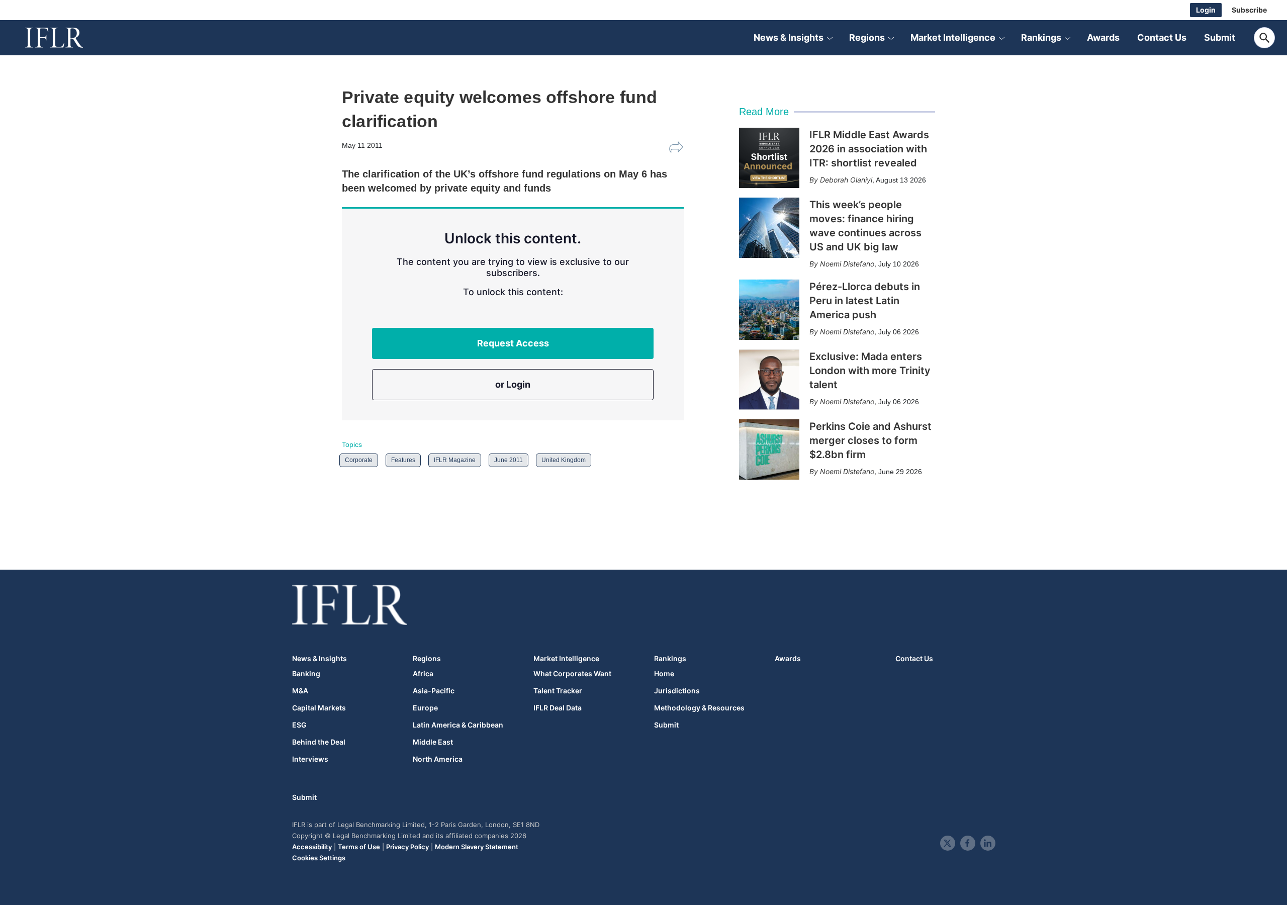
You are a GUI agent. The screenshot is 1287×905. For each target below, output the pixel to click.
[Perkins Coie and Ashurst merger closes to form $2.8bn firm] (769, 449)
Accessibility (312, 847)
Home (664, 673)
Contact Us (1161, 37)
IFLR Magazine (455, 460)
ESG (299, 725)
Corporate (359, 460)
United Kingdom (563, 460)
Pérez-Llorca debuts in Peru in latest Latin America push (864, 301)
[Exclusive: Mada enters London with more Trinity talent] (769, 379)
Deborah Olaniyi (846, 179)
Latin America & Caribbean (458, 725)
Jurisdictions (677, 690)
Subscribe (1249, 10)
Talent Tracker (557, 690)
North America (438, 759)
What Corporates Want (572, 673)
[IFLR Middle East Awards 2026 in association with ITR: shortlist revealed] (769, 158)
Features (403, 460)
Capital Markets (319, 707)
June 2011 (508, 460)
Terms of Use (359, 847)
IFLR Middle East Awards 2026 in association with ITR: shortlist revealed (869, 149)
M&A (300, 690)
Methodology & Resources (699, 707)
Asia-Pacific (433, 690)
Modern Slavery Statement (476, 847)
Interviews (310, 759)
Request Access (513, 343)
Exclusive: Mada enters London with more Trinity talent (870, 370)
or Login (512, 384)
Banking (306, 673)
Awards (1103, 37)
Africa (423, 673)
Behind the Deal (318, 742)
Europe (425, 707)
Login (1206, 10)
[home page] (65, 38)
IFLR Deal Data (557, 707)
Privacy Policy (407, 847)
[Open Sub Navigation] (829, 37)
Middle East (433, 742)
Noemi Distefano (847, 263)
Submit (1219, 37)
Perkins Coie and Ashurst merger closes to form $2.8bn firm (870, 440)
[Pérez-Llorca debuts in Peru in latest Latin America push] (769, 310)
